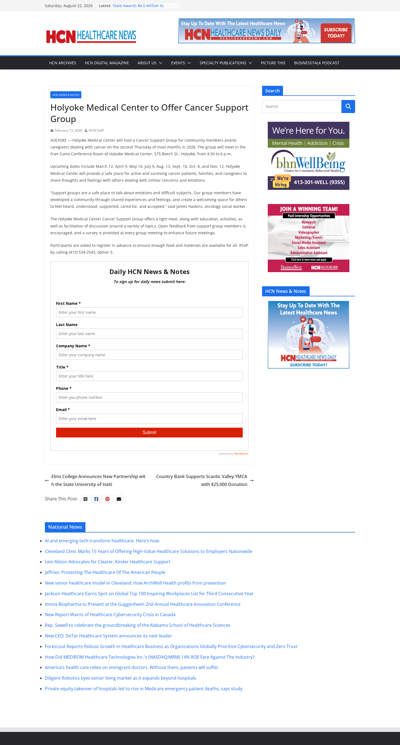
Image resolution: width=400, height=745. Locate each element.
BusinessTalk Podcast (316, 62)
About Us (147, 62)
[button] (159, 63)
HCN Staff (96, 130)
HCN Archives (62, 62)
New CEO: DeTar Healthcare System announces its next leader (108, 636)
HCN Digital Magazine (107, 62)
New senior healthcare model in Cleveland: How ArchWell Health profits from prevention (135, 583)
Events (178, 62)
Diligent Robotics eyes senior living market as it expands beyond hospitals (120, 678)
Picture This (273, 62)
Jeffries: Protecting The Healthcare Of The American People (105, 572)
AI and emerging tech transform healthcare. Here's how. (102, 541)
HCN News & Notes (66, 95)
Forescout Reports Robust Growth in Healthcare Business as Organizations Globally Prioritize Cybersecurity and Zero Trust (171, 646)
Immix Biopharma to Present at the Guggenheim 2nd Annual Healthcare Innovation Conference (143, 604)
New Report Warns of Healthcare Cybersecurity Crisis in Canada (110, 615)
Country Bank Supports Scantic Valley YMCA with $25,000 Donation (201, 480)
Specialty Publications (223, 62)
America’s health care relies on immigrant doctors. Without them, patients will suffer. (132, 667)
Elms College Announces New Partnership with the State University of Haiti (98, 480)
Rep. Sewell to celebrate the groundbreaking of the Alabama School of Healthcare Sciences (137, 625)
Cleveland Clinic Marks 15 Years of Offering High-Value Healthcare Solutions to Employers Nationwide (148, 551)
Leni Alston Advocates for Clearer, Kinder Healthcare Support (107, 562)
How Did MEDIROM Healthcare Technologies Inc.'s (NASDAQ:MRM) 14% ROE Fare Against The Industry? (149, 657)
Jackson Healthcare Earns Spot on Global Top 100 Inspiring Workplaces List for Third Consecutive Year (149, 594)
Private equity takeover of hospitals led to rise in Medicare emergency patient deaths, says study (143, 689)
